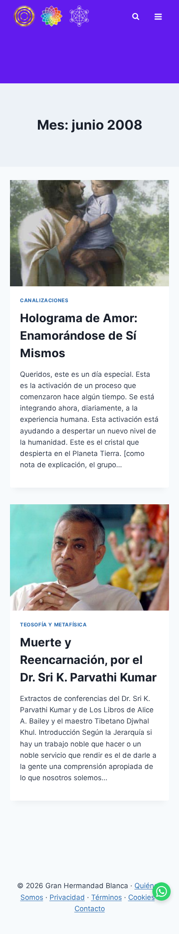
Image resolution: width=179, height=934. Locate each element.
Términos (106, 897)
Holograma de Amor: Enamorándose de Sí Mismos (78, 335)
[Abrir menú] (160, 17)
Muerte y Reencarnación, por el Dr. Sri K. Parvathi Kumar (88, 659)
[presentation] (89, 233)
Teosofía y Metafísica (53, 624)
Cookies (141, 897)
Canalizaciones (44, 300)
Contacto (90, 908)
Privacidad (67, 897)
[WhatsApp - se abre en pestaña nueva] (161, 891)
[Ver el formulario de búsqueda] (137, 17)
